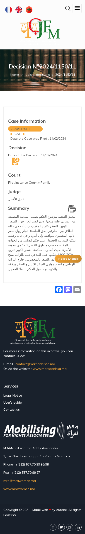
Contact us (11, 409)
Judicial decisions (37, 75)
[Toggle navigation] (77, 8)
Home (14, 75)
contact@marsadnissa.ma (35, 364)
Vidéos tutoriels (68, 258)
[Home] (39, 31)
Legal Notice (12, 395)
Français (8, 9)
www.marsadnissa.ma (50, 369)
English (19, 9)
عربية (29, 9)
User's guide (12, 402)
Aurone (61, 510)
